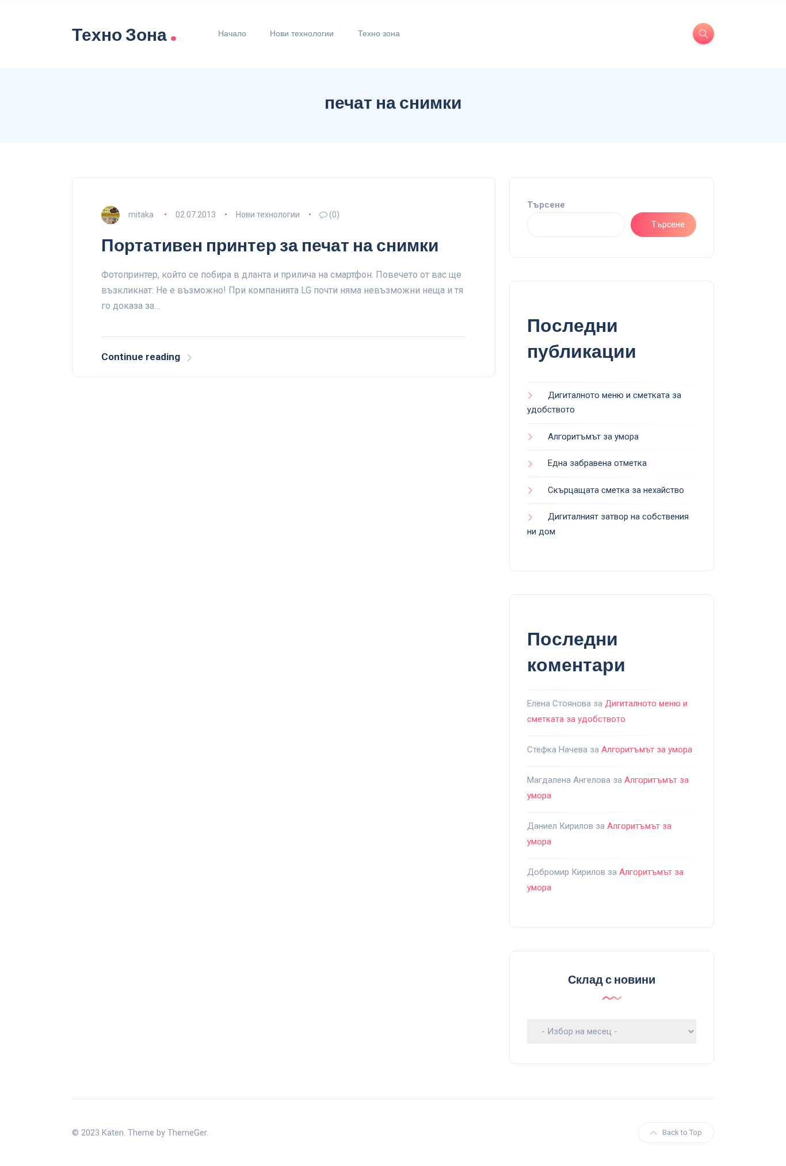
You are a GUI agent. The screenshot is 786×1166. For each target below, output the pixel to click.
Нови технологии (302, 33)
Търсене (546, 205)
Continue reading (140, 356)
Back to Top (682, 1132)
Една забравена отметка (597, 463)
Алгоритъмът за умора (593, 436)
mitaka (141, 214)
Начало (232, 33)
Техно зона (379, 33)
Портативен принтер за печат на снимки (269, 245)
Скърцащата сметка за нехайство (616, 490)
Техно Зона (124, 34)
